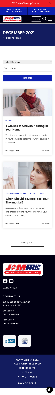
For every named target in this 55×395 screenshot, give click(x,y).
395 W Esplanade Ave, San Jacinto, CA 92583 (16, 303)
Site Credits (27, 368)
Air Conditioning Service (15, 194)
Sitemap (27, 372)
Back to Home (13, 37)
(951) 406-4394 (14, 10)
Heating (8, 121)
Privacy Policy (27, 376)
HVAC (42, 194)
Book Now (36, 19)
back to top (26, 383)
